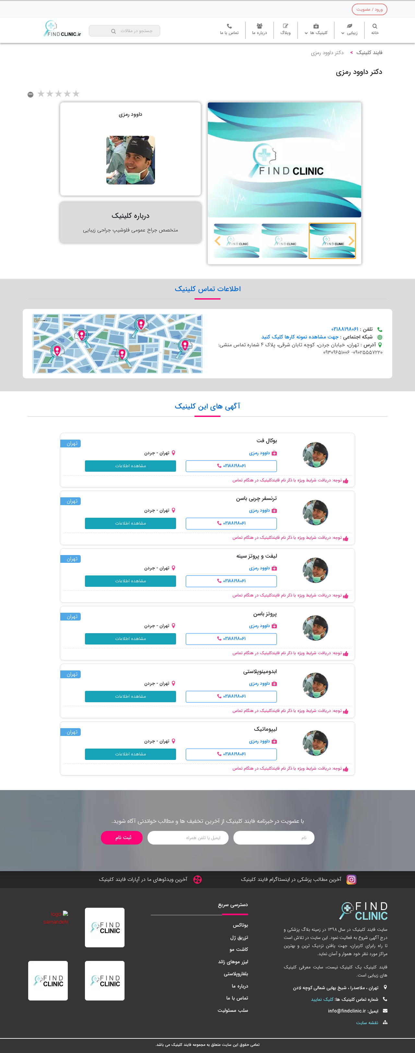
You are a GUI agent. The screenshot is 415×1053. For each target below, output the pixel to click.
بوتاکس (240, 925)
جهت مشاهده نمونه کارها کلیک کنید (299, 337)
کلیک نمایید (322, 999)
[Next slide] (218, 241)
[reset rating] (30, 95)
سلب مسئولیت (233, 1010)
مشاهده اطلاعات (130, 465)
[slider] (58, 95)
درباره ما (240, 986)
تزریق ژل (239, 937)
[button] (332, 241)
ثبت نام (123, 838)
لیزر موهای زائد (233, 962)
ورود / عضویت (369, 9)
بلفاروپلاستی (236, 974)
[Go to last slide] (351, 241)
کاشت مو (239, 949)
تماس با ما (237, 998)
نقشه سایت (367, 1022)
